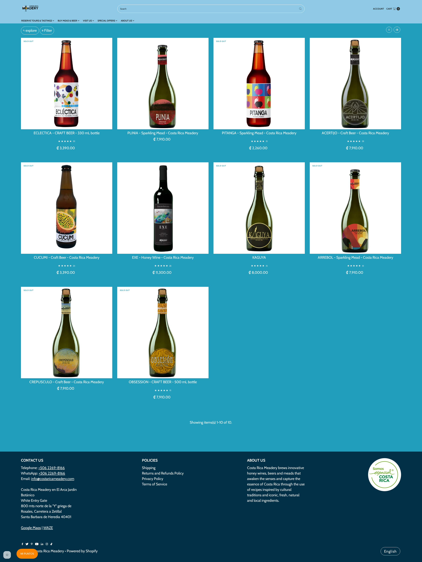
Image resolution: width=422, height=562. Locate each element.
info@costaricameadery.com (52, 478)
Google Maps (31, 528)
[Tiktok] (51, 544)
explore (31, 30)
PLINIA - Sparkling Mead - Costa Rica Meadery (162, 133)
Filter (48, 30)
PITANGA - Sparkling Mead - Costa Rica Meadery (259, 133)
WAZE (48, 528)
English (390, 551)
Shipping (148, 468)
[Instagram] (47, 544)
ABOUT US (126, 20)
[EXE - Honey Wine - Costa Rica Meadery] (163, 208)
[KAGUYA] (259, 208)
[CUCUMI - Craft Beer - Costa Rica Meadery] (66, 208)
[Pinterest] (32, 544)
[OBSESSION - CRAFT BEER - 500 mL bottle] (163, 332)
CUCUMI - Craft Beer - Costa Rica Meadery (66, 257)
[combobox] (211, 9)
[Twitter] (27, 544)
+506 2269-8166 (51, 468)
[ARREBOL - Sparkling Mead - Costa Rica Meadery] (355, 208)
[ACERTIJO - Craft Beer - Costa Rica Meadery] (355, 83)
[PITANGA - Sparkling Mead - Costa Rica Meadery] (259, 83)
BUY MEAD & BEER (67, 20)
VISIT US (87, 20)
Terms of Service (154, 484)
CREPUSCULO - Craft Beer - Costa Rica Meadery (66, 382)
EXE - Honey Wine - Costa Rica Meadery (163, 257)
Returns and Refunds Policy (163, 473)
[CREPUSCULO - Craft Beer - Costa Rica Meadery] (66, 332)
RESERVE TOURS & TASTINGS (36, 20)
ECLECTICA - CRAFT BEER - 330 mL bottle (67, 133)
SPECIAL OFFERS (106, 20)
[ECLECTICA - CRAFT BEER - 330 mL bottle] (66, 83)
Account (378, 8)
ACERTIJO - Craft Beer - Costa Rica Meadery (355, 133)
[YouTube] (36, 544)
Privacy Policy (152, 478)
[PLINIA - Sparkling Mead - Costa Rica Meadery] (163, 83)
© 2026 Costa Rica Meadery (42, 551)
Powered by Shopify (82, 551)
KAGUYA (259, 257)
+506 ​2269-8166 (52, 473)
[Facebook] (22, 544)
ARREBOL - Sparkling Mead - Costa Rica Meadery (355, 257)
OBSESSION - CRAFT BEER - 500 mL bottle (163, 382)
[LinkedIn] (42, 544)
